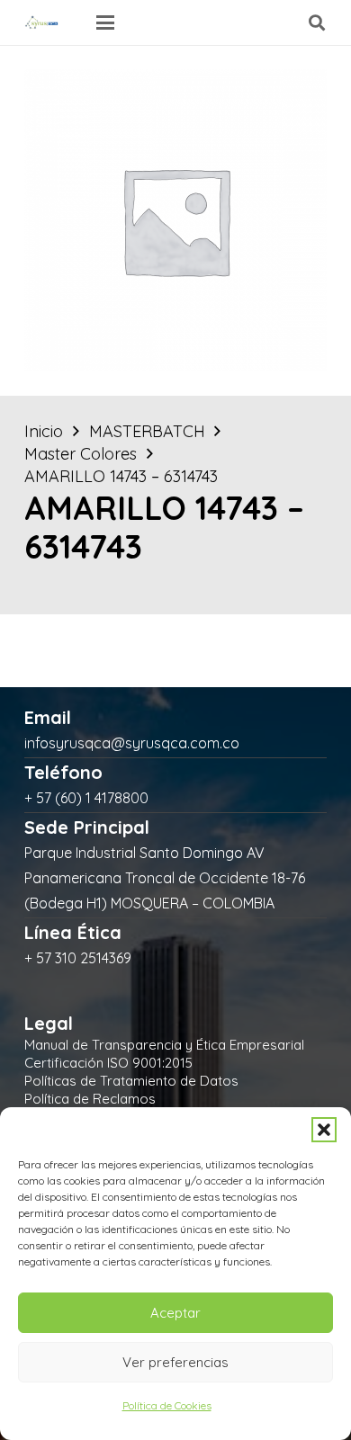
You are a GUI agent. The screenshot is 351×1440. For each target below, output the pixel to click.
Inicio (43, 431)
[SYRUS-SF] (42, 22)
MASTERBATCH (147, 431)
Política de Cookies (167, 1405)
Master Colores (80, 453)
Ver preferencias (175, 1362)
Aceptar (175, 1312)
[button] (324, 1130)
